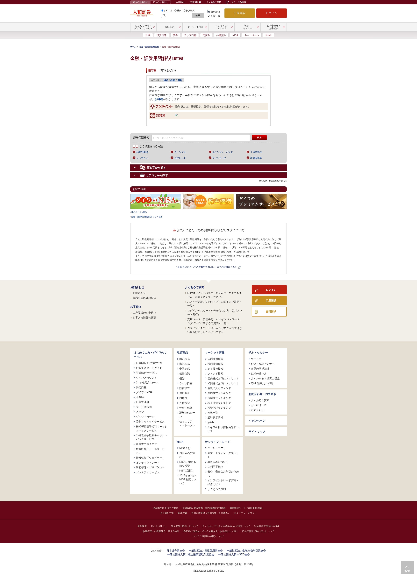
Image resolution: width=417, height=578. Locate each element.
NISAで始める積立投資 (187, 463)
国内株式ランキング (219, 393)
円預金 (206, 35)
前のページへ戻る (139, 212)
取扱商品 (182, 352)
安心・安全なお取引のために (223, 473)
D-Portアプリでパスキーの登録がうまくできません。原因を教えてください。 (214, 295)
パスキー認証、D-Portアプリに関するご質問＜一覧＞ (214, 303)
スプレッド (180, 158)
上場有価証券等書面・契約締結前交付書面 (204, 508)
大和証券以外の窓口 (144, 297)
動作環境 (142, 526)
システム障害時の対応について (208, 536)
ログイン (271, 13)
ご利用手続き (215, 466)
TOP (407, 571)
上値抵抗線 (256, 152)
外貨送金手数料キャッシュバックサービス (151, 437)
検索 (197, 15)
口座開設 (239, 13)
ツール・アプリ (217, 448)
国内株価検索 (215, 359)
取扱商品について (218, 461)
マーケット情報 (214, 352)
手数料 (140, 397)
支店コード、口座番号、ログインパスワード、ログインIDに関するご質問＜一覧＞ (214, 321)
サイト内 (168, 10)
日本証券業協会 (175, 550)
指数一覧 (213, 412)
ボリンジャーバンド (222, 152)
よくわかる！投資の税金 (265, 378)
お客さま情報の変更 (144, 317)
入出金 (140, 411)
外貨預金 (221, 35)
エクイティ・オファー (245, 513)
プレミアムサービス (147, 472)
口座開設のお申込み (144, 312)
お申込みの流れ (187, 455)
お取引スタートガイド (149, 368)
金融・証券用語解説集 (149, 47)
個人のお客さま (140, 2)
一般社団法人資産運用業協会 (206, 550)
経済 (172, 80)
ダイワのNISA (144, 392)
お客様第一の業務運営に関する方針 (161, 531)
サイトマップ (257, 431)
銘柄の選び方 (259, 373)
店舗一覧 (215, 16)
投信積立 (184, 388)
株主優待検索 (215, 368)
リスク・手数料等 (237, 2)
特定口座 (141, 387)
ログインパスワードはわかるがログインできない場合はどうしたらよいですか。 (214, 330)
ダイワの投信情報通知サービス (223, 429)
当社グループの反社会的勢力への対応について (226, 526)
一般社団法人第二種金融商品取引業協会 (190, 554)
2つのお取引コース (147, 382)
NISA (235, 35)
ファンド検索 (215, 373)
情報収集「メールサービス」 (150, 451)
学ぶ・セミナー (258, 352)
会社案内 (180, 2)
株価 (179, 10)
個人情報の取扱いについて (184, 526)
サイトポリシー (159, 526)
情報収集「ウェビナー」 (150, 457)
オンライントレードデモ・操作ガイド (223, 482)
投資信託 (190, 10)
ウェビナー (257, 359)
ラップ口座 (190, 35)
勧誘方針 (182, 513)
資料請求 (215, 11)
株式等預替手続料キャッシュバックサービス (151, 428)
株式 (147, 35)
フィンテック (219, 158)
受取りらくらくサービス (150, 421)
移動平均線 (142, 152)
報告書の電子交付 (146, 444)
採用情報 (194, 2)
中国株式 (184, 368)
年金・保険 (185, 407)
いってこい (142, 158)
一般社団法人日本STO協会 (234, 554)
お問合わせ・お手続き (262, 394)
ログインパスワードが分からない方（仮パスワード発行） (214, 312)
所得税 (159, 99)
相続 (166, 80)
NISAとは (185, 448)
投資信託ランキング (219, 407)
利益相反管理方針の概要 (266, 526)
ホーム (133, 47)
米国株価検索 (215, 363)
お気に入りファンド (219, 388)
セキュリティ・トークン (187, 423)
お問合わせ (137, 287)
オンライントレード (147, 462)
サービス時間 (144, 407)
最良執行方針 (167, 513)
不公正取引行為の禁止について (258, 531)
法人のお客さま (160, 2)
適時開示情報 (215, 417)
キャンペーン (251, 35)
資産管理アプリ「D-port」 (151, 467)
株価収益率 (256, 158)
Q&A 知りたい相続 (262, 383)
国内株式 (184, 359)
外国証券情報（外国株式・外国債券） (210, 513)
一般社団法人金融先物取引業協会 (246, 550)
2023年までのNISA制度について (187, 479)
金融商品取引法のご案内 (165, 508)
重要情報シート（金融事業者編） (247, 508)
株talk (269, 35)
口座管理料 (142, 402)
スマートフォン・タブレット (223, 455)
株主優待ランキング (219, 403)
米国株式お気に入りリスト (223, 383)
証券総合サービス (146, 372)
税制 (180, 80)
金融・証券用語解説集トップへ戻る (147, 217)
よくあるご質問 (214, 2)
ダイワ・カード (145, 416)
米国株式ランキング (219, 398)
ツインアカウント (146, 377)
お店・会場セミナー (262, 363)
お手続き (135, 306)
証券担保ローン (187, 414)
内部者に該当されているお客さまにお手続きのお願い (210, 531)
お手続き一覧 (259, 405)
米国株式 (184, 363)
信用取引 (184, 393)
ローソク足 (180, 152)
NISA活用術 (186, 470)
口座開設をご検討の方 (149, 363)
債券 (175, 35)
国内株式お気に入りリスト (223, 378)
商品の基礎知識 (260, 368)
